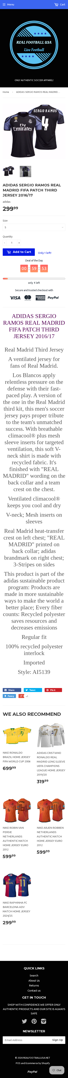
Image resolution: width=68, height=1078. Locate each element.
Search (34, 975)
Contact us (34, 990)
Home (6, 92)
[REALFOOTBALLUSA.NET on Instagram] (43, 1022)
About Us (34, 980)
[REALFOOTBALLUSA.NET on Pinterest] (34, 1022)
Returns (34, 985)
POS (18, 1063)
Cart (62, 4)
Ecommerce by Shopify (38, 1063)
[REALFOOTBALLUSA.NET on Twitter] (24, 1022)
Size (5, 220)
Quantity (8, 236)
